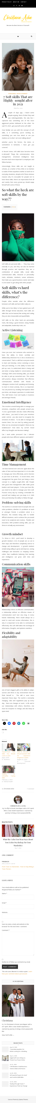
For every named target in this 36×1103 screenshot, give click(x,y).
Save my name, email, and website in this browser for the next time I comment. (15, 925)
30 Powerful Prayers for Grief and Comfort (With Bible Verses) (18, 1076)
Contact (23, 2)
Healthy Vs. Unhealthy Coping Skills (8, 776)
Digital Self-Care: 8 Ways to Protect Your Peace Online (17, 1059)
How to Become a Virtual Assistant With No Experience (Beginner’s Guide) (23, 754)
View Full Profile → (8, 1035)
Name (4, 893)
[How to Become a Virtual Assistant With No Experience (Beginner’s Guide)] (23, 747)
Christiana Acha (9, 789)
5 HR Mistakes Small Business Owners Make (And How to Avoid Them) (18, 1068)
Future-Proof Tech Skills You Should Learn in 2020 (8, 754)
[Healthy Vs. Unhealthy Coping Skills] (8, 769)
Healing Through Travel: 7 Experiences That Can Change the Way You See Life (18, 1085)
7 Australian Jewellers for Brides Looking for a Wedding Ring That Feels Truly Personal (18, 1050)
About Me (16, 2)
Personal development (18, 93)
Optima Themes (23, 1099)
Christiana (7, 1020)
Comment (6, 930)
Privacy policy (7, 2)
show (13, 207)
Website (4, 912)
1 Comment (30, 789)
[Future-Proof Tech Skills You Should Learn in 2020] (8, 747)
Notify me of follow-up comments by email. (16, 962)
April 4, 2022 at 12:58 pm (8, 863)
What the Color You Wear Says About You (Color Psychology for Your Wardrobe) (18, 842)
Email (4, 903)
